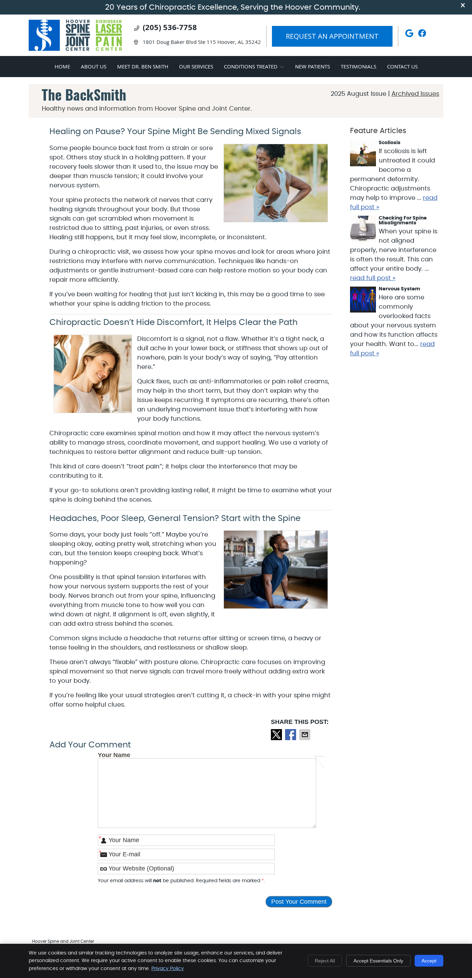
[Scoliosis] (363, 154)
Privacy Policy (167, 968)
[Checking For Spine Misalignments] (363, 230)
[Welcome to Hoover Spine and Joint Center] (75, 49)
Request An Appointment (332, 36)
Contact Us (402, 66)
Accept (429, 960)
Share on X (277, 734)
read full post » (372, 278)
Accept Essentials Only (378, 960)
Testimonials (358, 66)
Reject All (325, 960)
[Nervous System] (363, 301)
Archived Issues (415, 94)
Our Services (196, 66)
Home (62, 66)
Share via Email (305, 734)
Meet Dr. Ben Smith (142, 66)
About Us (93, 66)
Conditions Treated (250, 66)
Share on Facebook (291, 734)
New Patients (312, 66)
